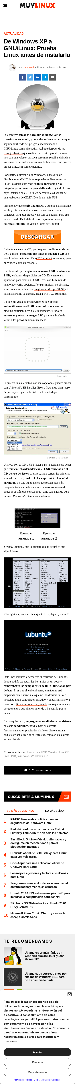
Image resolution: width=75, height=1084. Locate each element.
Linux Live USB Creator (42, 752)
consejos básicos (13, 153)
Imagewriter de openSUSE (49, 289)
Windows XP (39, 756)
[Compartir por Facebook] (22, 77)
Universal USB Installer (22, 387)
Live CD (64, 752)
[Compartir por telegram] (45, 77)
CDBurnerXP (44, 258)
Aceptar (37, 1052)
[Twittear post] (30, 77)
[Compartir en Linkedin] (37, 77)
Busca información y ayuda (31, 704)
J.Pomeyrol (28, 67)
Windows (23, 756)
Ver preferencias (37, 1072)
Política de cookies (23, 1080)
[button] (69, 994)
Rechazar (37, 1062)
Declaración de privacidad (47, 1080)
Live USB (10, 756)
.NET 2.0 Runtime (54, 293)
